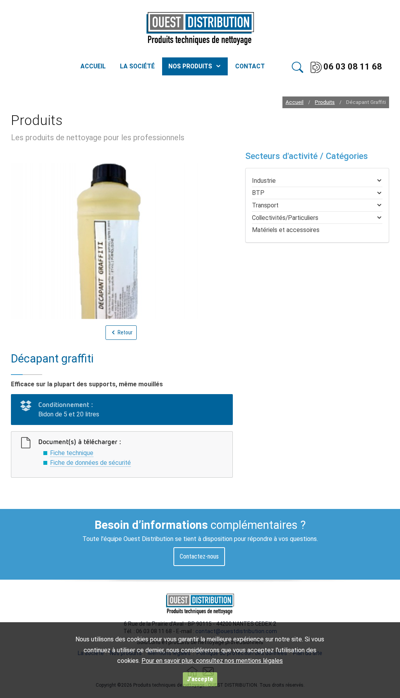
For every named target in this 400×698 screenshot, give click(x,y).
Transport (265, 205)
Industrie (264, 180)
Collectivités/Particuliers (285, 217)
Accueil (295, 102)
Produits (325, 102)
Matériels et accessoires (286, 230)
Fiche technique (71, 453)
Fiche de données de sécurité (90, 462)
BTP (258, 192)
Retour (124, 332)
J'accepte (200, 679)
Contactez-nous (199, 556)
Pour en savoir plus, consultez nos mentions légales (212, 660)
